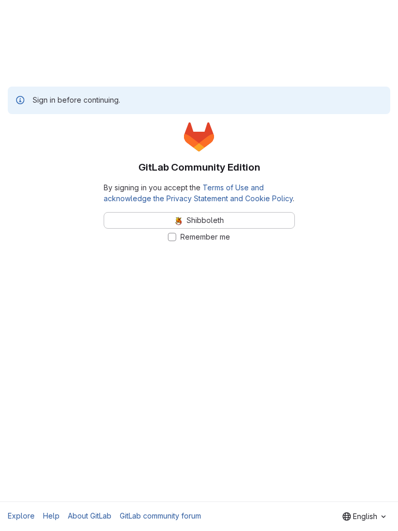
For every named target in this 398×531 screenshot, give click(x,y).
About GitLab (89, 515)
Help (51, 515)
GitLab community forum (160, 515)
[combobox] (364, 516)
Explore (21, 515)
